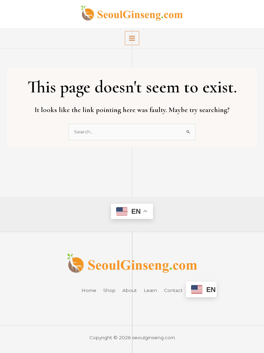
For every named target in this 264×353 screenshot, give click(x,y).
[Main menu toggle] (132, 38)
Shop (109, 290)
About (129, 290)
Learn (150, 290)
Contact (173, 290)
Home (88, 290)
